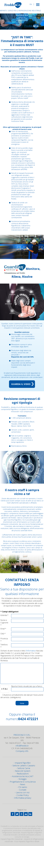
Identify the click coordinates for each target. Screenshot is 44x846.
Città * (3, 633)
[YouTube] (26, 814)
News (22, 784)
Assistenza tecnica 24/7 (22, 776)
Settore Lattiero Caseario (24, 765)
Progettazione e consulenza (23, 781)
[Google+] (21, 814)
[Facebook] (13, 814)
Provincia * (4, 639)
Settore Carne (23, 768)
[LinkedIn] (30, 814)
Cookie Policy (23, 795)
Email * (3, 628)
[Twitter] (17, 814)
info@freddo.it (22, 745)
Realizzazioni (22, 773)
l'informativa (30, 650)
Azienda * (4, 615)
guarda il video (20, 384)
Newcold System (22, 771)
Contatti (22, 789)
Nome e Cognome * (4, 622)
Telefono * (4, 645)
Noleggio (23, 779)
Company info (22, 751)
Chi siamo (22, 787)
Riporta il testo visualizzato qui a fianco (26, 686)
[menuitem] (31, 4)
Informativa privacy (22, 797)
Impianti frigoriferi (22, 762)
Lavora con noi (22, 792)
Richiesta (4, 660)
